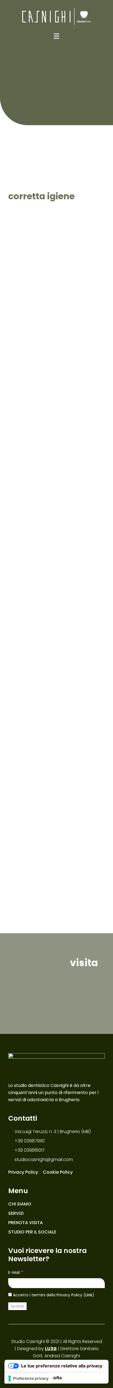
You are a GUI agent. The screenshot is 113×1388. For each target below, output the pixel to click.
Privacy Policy (23, 1172)
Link (88, 1295)
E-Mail (15, 1272)
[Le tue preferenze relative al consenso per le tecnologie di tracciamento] (28, 1378)
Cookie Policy (58, 1172)
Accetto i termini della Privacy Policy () (53, 1295)
